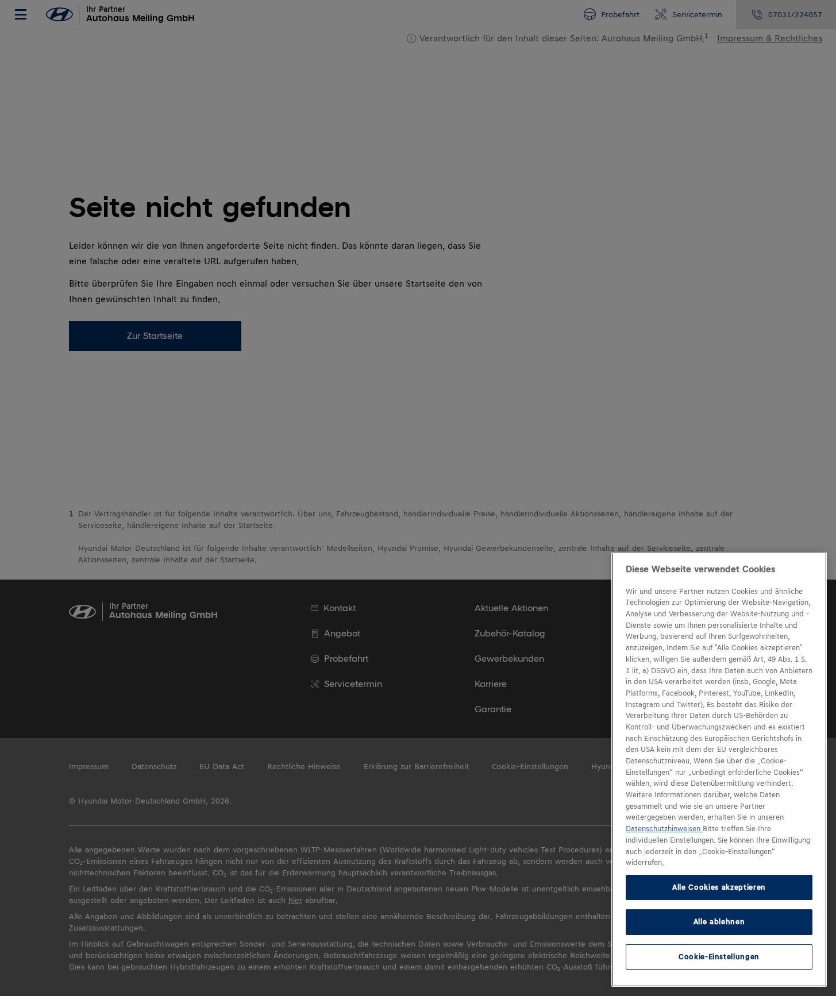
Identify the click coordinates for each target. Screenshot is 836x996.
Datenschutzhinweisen (664, 828)
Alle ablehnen (719, 921)
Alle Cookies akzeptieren (719, 887)
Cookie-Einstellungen (719, 957)
